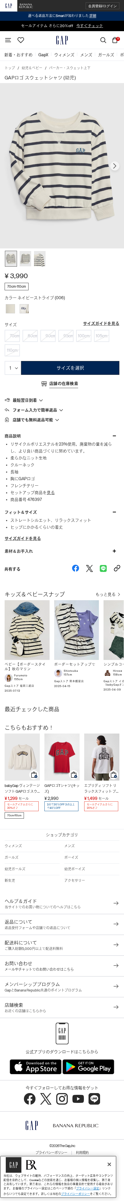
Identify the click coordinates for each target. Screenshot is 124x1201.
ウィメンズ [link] (64, 55)
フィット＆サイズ (21, 512)
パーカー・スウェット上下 (70, 68)
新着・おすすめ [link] (18, 55)
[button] (102, 6)
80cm (33, 336)
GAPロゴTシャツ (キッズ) (62, 789)
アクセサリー (74, 881)
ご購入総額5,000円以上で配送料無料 (34, 949)
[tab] (62, 400)
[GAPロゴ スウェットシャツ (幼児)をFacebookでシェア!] (75, 569)
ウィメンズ (13, 846)
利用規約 (82, 1153)
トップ (10, 68)
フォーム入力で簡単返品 (35, 410)
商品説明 (13, 436)
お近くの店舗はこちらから (25, 1011)
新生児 (10, 881)
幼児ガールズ (15, 869)
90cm (51, 336)
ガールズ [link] (106, 55)
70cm (15, 336)
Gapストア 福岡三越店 (19, 685)
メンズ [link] (86, 55)
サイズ (11, 324)
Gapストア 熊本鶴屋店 (69, 681)
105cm (102, 336)
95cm (68, 336)
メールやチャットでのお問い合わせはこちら (39, 970)
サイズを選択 (70, 368)
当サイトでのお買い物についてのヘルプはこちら (43, 907)
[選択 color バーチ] (10, 308)
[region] (58, 1177)
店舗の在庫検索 (63, 383)
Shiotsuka (71, 670)
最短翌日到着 (25, 400)
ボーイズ (71, 858)
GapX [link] (43, 55)
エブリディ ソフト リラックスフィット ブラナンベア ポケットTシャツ (101, 789)
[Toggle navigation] (8, 40)
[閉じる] (109, 1164)
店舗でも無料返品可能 (33, 420)
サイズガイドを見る (101, 323)
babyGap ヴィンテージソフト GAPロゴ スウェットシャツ (22, 789)
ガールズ (11, 858)
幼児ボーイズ (74, 869)
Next (114, 166)
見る (51, 492)
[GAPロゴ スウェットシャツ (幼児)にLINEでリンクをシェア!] (103, 569)
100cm (84, 336)
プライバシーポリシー (51, 1153)
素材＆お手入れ (19, 551)
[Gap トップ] (62, 40)
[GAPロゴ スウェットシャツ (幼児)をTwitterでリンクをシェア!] (89, 569)
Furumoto (20, 675)
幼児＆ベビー (32, 68)
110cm (12, 350)
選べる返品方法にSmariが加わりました (62, 16)
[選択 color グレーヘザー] (24, 308)
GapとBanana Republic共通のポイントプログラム (43, 990)
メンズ (69, 846)
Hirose (117, 670)
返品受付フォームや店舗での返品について (37, 928)
